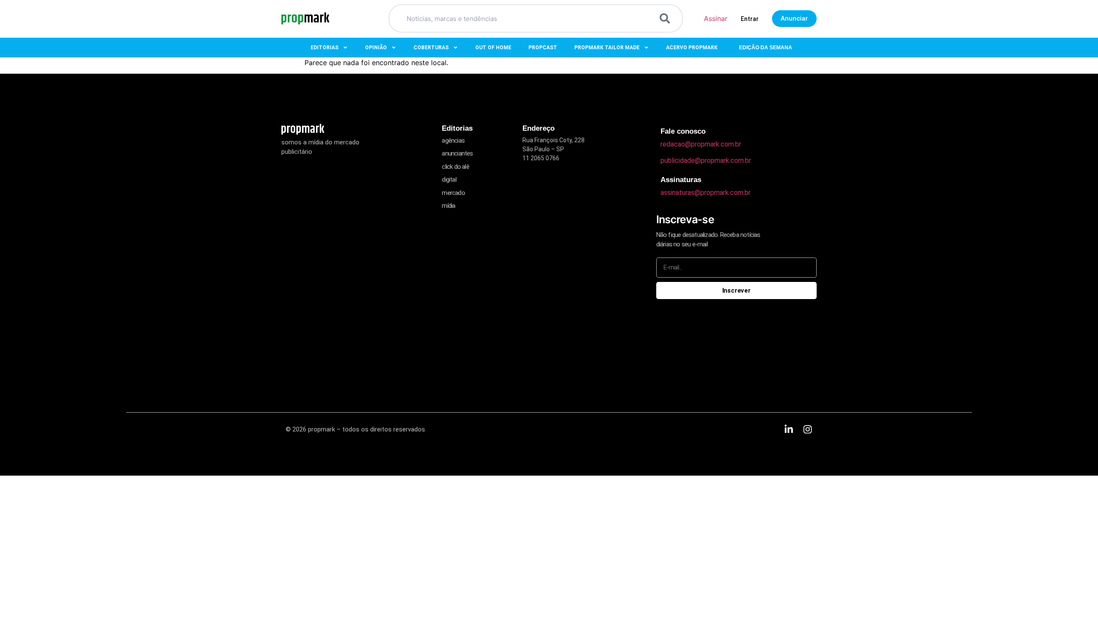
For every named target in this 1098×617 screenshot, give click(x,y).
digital (449, 179)
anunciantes (457, 153)
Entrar (750, 18)
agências (453, 140)
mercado (453, 193)
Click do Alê (455, 167)
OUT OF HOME (493, 48)
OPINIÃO (376, 48)
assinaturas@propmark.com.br (706, 193)
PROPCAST (542, 48)
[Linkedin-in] (788, 429)
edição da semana (765, 48)
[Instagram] (807, 429)
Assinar (715, 18)
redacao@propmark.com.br (701, 144)
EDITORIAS (324, 48)
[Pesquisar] (666, 18)
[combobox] (525, 18)
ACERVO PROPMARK (692, 48)
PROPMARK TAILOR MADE (606, 48)
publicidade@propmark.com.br (706, 160)
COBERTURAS (431, 48)
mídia (448, 206)
